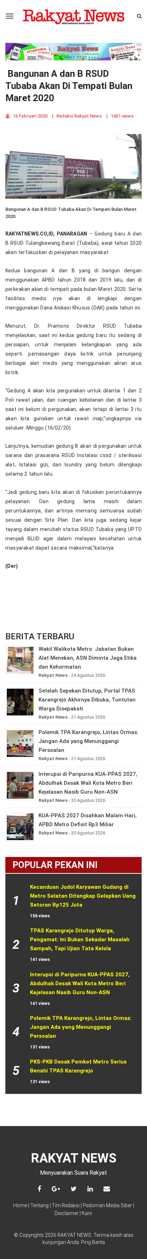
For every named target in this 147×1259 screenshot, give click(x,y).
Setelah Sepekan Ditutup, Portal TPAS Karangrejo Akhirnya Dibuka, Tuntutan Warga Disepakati (87, 700)
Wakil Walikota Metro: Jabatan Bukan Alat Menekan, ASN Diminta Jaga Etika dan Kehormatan (88, 658)
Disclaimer (66, 1213)
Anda (73, 1242)
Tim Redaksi (66, 1205)
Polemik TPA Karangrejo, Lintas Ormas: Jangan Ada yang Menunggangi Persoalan (88, 741)
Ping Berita (93, 1242)
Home (20, 1205)
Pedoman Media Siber (107, 1205)
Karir (87, 1213)
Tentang (39, 1205)
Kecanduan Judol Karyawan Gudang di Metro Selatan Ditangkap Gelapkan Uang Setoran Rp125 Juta (83, 896)
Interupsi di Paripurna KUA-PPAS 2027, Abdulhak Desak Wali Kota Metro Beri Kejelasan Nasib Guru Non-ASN (88, 783)
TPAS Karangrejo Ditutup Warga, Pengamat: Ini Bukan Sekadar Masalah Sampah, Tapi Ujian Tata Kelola (80, 939)
